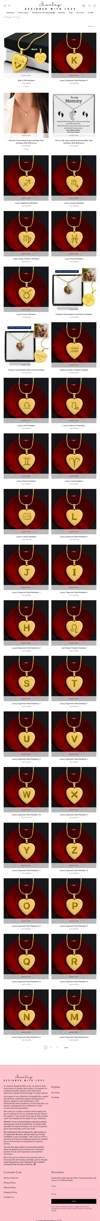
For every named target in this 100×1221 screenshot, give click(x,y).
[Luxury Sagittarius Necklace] (26, 178)
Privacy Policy (10, 1183)
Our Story (55, 1092)
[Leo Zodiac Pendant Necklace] (73, 623)
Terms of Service (11, 1178)
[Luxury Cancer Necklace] (26, 511)
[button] (89, 5)
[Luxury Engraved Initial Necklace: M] (73, 1012)
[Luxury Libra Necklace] (26, 400)
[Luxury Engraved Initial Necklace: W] (26, 789)
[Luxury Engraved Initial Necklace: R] (73, 956)
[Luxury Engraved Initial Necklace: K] (73, 55)
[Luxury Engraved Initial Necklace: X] (73, 789)
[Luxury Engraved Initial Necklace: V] (73, 734)
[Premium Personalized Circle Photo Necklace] (73, 289)
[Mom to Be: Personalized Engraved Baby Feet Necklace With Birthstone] (73, 115)
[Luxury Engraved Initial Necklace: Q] (26, 956)
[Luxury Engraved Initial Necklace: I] (73, 567)
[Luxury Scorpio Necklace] (73, 178)
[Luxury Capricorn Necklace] (73, 400)
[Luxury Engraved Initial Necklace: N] (26, 1012)
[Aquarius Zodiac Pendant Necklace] (73, 345)
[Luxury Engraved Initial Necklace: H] (26, 623)
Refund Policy (10, 1187)
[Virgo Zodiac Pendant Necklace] (26, 233)
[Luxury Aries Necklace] (73, 456)
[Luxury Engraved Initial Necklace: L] (73, 511)
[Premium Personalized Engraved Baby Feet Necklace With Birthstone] (26, 115)
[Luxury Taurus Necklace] (26, 289)
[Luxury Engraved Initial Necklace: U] (26, 734)
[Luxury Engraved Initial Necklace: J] (26, 567)
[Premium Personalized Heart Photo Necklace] (26, 345)
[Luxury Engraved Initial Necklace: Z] (73, 845)
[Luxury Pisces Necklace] (73, 233)
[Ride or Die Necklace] (26, 55)
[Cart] (95, 5)
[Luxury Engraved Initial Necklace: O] (26, 901)
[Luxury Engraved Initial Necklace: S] (26, 678)
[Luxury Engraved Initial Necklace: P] (73, 901)
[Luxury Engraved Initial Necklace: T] (73, 678)
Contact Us (9, 1197)
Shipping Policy (10, 1192)
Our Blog (55, 1097)
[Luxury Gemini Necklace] (26, 456)
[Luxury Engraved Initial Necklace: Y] (26, 845)
